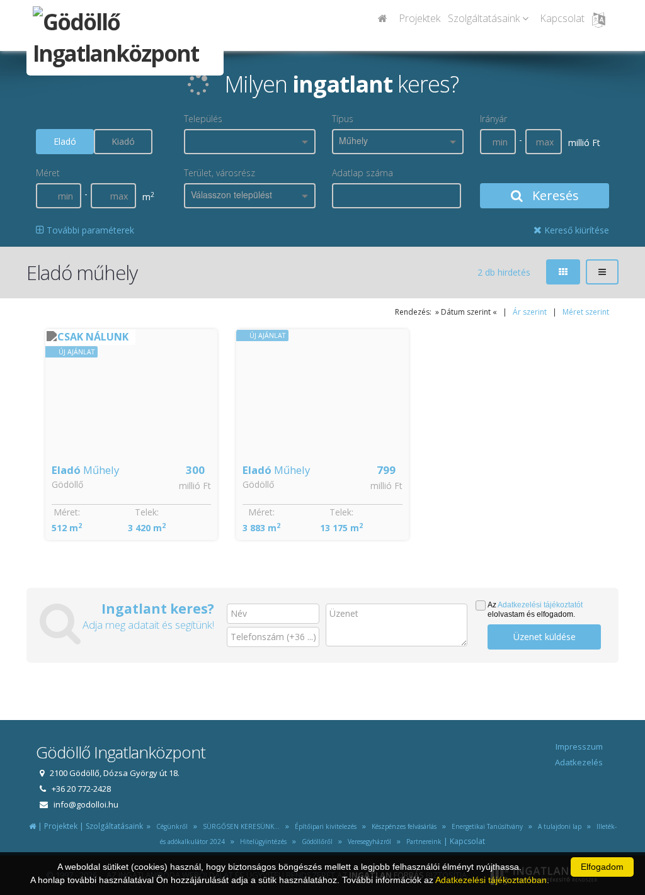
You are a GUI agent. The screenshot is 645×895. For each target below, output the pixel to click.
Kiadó (123, 141)
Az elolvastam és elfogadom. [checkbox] (535, 609)
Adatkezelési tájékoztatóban (491, 880)
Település (203, 119)
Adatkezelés (579, 762)
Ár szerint (530, 312)
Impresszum (579, 746)
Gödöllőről (315, 841)
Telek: (147, 512)
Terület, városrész (219, 173)
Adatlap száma (362, 173)
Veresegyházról (367, 841)
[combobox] (250, 141)
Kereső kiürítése (575, 230)
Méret (48, 173)
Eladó (65, 141)
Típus (342, 119)
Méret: (67, 512)
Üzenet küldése (544, 637)
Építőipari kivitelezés (324, 826)
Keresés (554, 195)
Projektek (419, 18)
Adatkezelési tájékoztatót (540, 604)
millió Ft (195, 486)
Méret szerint (585, 312)
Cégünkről (170, 826)
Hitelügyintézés (261, 841)
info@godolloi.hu (86, 804)
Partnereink (422, 841)
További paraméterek (89, 230)
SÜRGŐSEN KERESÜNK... (239, 826)
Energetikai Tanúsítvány (486, 826)
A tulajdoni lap (557, 826)
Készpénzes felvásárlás (402, 826)
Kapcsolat (562, 18)
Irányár (493, 119)
